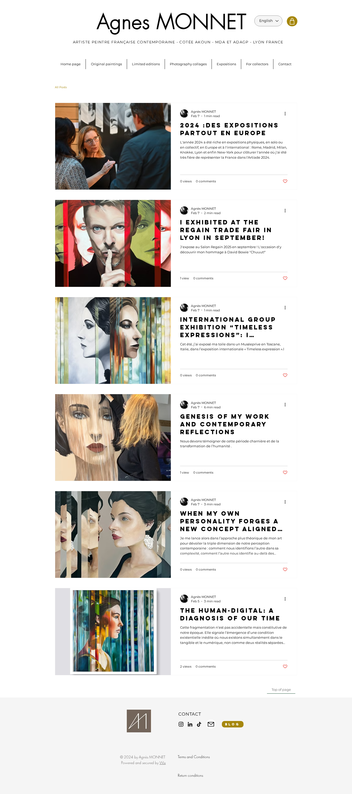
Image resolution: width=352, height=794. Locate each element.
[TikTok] (199, 724)
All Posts (61, 87)
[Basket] (292, 21)
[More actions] (287, 113)
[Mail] (211, 724)
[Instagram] (181, 724)
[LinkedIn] (190, 724)
